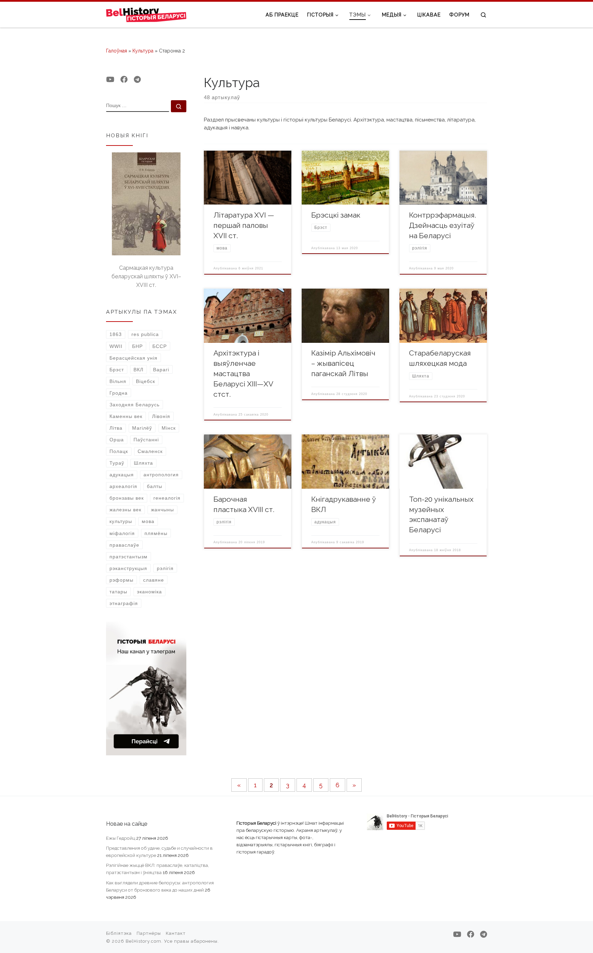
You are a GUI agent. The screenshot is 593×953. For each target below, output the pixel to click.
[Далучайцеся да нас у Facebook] (124, 79)
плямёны (155, 533)
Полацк (118, 451)
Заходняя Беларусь (134, 404)
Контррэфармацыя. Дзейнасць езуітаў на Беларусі (442, 225)
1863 (115, 334)
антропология (161, 474)
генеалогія (167, 498)
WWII (116, 346)
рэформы (121, 580)
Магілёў (142, 428)
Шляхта (143, 463)
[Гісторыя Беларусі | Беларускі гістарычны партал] (146, 14)
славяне (153, 580)
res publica (145, 334)
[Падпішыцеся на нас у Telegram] (137, 79)
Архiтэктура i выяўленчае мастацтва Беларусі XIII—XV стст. (243, 373)
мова (148, 521)
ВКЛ (138, 369)
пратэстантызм (128, 556)
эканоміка (149, 591)
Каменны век (125, 416)
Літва (116, 428)
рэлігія (165, 568)
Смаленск (150, 451)
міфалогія (122, 533)
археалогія (123, 486)
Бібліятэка (119, 933)
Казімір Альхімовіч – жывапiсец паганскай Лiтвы (343, 363)
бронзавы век (126, 498)
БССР (159, 346)
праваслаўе (124, 545)
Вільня (117, 381)
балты (154, 486)
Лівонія (161, 416)
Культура (142, 51)
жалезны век (125, 509)
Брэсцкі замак (335, 215)
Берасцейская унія (133, 358)
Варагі (161, 369)
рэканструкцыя (128, 568)
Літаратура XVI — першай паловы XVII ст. (243, 225)
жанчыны (162, 509)
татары (118, 591)
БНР (137, 346)
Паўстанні (146, 439)
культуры (120, 521)
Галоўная (116, 51)
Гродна (118, 393)
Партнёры (149, 933)
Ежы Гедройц (120, 838)
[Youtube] (110, 79)
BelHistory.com (143, 941)
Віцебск (145, 381)
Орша (116, 439)
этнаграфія (123, 603)
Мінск (169, 428)
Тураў (116, 463)
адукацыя (121, 474)
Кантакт (176, 933)
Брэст (116, 369)
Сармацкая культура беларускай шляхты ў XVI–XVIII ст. (146, 276)
